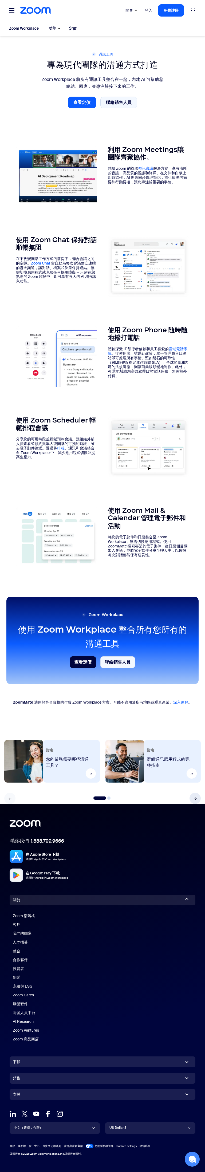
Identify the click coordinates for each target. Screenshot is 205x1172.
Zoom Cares (23, 995)
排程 (61, 448)
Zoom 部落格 (24, 915)
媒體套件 (20, 1003)
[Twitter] (24, 1114)
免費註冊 (171, 10)
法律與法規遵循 (73, 1146)
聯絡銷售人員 (121, 104)
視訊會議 (145, 168)
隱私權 (22, 1146)
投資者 (18, 968)
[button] (195, 798)
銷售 (16, 1078)
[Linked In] (13, 1114)
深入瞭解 (180, 702)
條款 (12, 1146)
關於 (16, 900)
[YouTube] (36, 1114)
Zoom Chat (40, 263)
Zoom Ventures (26, 1030)
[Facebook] (48, 1114)
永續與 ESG (23, 986)
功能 (52, 28)
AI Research (23, 1021)
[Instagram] (60, 1114)
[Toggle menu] (11, 10)
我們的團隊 (22, 933)
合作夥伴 (20, 959)
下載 (16, 1061)
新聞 (16, 977)
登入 (148, 10)
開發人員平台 (24, 1012)
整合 (16, 951)
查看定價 (84, 104)
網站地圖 (145, 1146)
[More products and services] (193, 10)
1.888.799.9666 (47, 841)
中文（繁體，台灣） (28, 1128)
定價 (73, 28)
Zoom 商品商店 (26, 1039)
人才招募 (20, 942)
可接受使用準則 (51, 1146)
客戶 (16, 924)
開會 (129, 10)
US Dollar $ (117, 1128)
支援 (16, 1095)
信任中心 (34, 1146)
